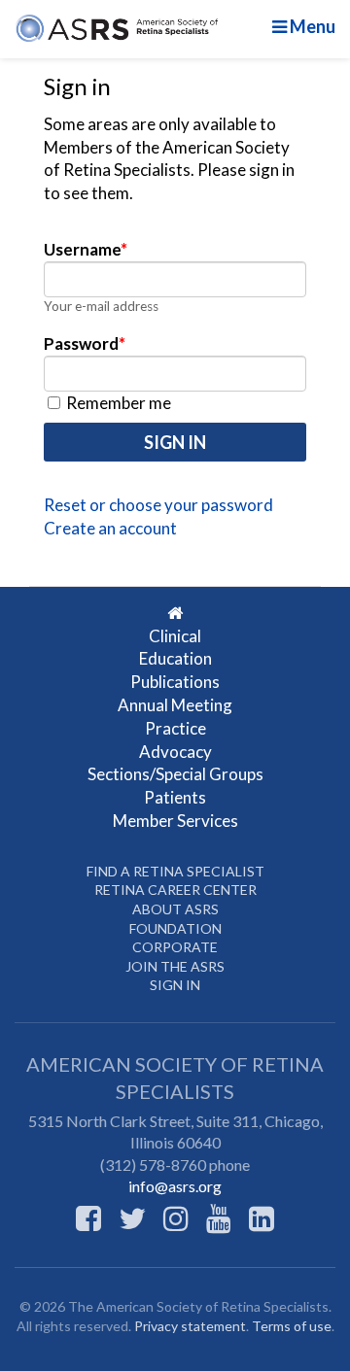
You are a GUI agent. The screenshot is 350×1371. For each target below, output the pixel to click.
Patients (175, 797)
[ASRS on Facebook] (88, 1217)
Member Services (175, 820)
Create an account (110, 528)
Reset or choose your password (158, 505)
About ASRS (175, 909)
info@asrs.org (175, 1186)
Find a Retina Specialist (175, 871)
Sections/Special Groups (175, 774)
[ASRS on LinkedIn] (261, 1217)
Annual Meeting (175, 705)
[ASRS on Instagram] (176, 1217)
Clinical (175, 636)
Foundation (175, 928)
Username (85, 249)
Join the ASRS (175, 966)
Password (84, 343)
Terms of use (292, 1326)
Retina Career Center (175, 889)
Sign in (175, 985)
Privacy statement (190, 1326)
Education (175, 658)
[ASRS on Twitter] (132, 1217)
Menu (311, 26)
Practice (175, 728)
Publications (175, 681)
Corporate (175, 947)
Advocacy (175, 751)
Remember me (117, 403)
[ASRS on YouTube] (218, 1217)
